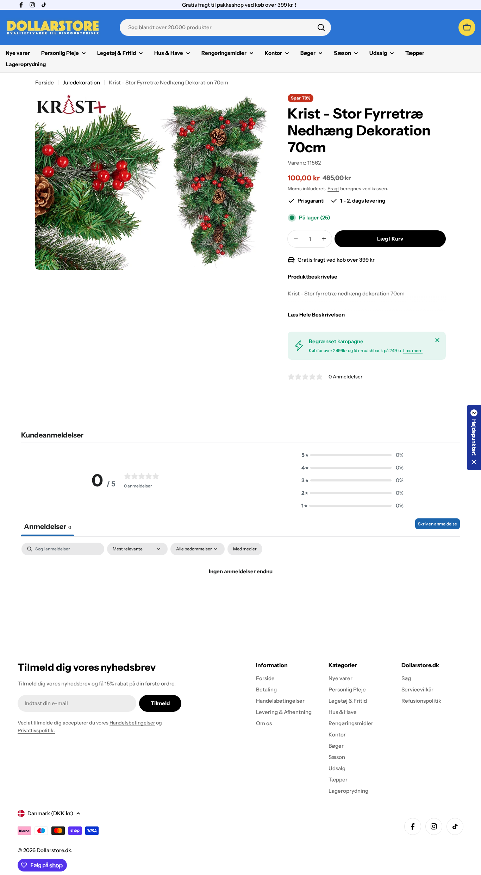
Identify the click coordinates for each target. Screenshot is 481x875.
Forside (44, 82)
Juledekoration (81, 82)
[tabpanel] (240, 595)
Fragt (333, 188)
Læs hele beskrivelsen (316, 314)
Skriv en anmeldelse (437, 523)
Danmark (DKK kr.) (50, 813)
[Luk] (437, 340)
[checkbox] (244, 549)
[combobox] (225, 27)
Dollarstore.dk (54, 850)
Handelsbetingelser (132, 723)
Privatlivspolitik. (36, 730)
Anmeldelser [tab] (47, 526)
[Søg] (321, 27)
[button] (352, 455)
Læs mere (413, 350)
